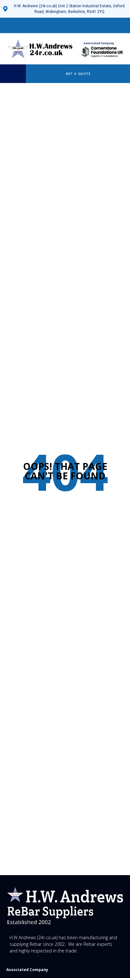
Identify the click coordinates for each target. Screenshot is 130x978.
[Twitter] (54, 25)
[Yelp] (75, 25)
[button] (14, 73)
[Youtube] (65, 25)
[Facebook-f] (43, 25)
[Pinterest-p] (86, 25)
